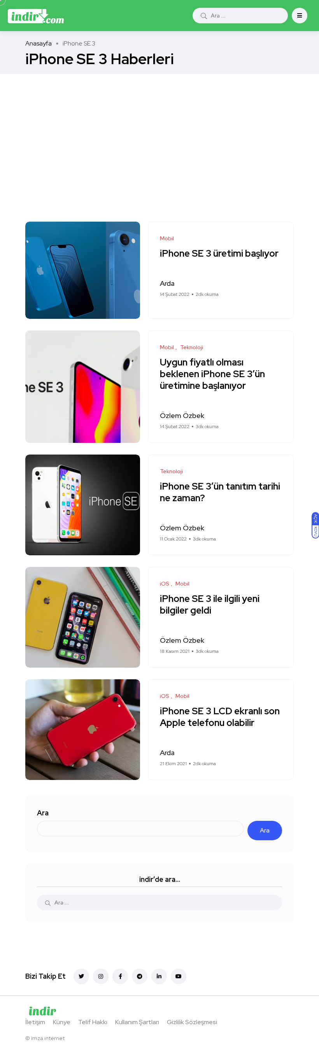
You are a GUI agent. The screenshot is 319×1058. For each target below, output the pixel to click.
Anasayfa (38, 43)
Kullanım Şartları (137, 1022)
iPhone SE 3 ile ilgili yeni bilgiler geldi (209, 605)
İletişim (35, 1022)
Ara (43, 812)
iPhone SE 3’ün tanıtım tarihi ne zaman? (220, 492)
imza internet (48, 1038)
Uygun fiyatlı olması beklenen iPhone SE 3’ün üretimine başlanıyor (212, 374)
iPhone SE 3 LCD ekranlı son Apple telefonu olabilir (220, 717)
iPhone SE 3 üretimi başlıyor (219, 254)
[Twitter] (81, 976)
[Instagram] (101, 976)
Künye (61, 1022)
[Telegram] (139, 976)
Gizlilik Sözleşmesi (192, 1022)
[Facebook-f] (120, 976)
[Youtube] (178, 976)
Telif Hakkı (92, 1022)
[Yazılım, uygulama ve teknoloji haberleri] (36, 15)
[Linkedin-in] (159, 976)
